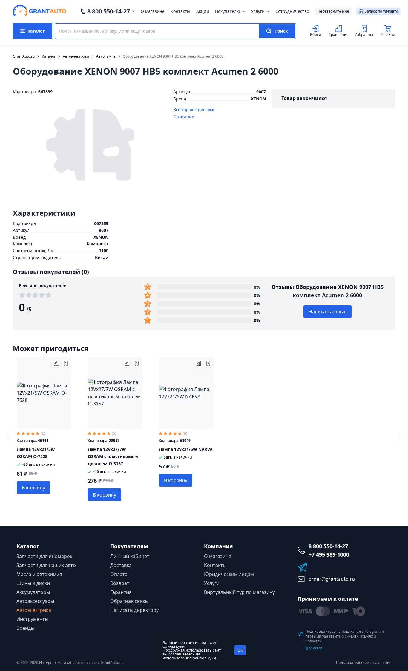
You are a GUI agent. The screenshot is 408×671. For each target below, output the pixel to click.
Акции (202, 11)
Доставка (121, 565)
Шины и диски (33, 583)
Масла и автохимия (39, 574)
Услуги (258, 11)
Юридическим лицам (229, 574)
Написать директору (134, 610)
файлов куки (204, 658)
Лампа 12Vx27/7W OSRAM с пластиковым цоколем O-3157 (113, 456)
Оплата (119, 574)
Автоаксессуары (35, 601)
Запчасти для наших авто (46, 565)
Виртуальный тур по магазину (239, 592)
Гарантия (121, 592)
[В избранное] (66, 363)
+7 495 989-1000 (329, 554)
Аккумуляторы (33, 592)
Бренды (25, 628)
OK (240, 650)
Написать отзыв (327, 311)
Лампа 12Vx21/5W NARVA (186, 449)
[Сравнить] (56, 363)
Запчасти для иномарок (44, 556)
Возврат (119, 583)
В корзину (33, 487)
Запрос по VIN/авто (381, 11)
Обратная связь (129, 601)
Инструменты (32, 619)
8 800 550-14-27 (108, 11)
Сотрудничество (292, 11)
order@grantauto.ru (332, 579)
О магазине (153, 11)
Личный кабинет (129, 556)
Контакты (180, 11)
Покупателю (227, 11)
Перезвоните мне (333, 11)
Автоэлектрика (33, 610)
